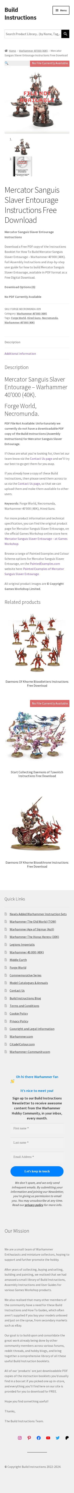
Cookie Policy (19, 1013)
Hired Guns (34, 318)
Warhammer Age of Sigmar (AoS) (32, 929)
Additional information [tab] (20, 354)
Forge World (18, 318)
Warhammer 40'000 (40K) (33, 51)
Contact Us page (41, 459)
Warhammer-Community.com (30, 1052)
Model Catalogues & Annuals (29, 983)
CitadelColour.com (22, 1044)
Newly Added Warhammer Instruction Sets (38, 914)
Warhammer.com (21, 1036)
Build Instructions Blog (25, 998)
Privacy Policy (19, 1021)
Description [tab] (12, 342)
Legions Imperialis (22, 944)
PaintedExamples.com (45, 564)
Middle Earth (18, 960)
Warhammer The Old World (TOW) (33, 921)
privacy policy (34, 1205)
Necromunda (50, 318)
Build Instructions (20, 13)
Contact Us (17, 990)
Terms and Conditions (24, 1006)
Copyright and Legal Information (32, 1029)
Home (12, 51)
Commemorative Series (25, 975)
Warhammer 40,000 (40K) (27, 952)
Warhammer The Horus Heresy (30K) (34, 937)
